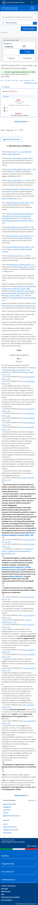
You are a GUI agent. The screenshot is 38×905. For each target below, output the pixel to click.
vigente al (9, 43)
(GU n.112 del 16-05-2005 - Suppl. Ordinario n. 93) (17, 80)
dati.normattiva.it (6, 900)
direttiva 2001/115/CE (25, 267)
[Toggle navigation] (32, 8)
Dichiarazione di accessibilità (10, 897)
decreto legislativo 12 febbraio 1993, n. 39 (20, 189)
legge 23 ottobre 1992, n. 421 (12, 198)
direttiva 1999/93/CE (25, 238)
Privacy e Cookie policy (8, 886)
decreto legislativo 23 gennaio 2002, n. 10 (20, 236)
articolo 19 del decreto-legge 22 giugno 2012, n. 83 (19, 368)
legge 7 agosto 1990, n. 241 (16, 180)
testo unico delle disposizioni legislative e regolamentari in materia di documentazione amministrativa (17, 215)
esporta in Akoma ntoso (10, 827)
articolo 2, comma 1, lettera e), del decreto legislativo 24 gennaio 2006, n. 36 (17, 551)
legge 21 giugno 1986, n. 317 (14, 295)
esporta (5, 824)
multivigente (28, 58)
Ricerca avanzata (28, 29)
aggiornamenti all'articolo (11, 139)
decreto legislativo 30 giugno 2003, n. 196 (20, 247)
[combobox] (19, 23)
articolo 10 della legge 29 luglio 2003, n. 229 (20, 169)
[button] (24, 47)
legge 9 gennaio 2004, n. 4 (16, 256)
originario (12, 58)
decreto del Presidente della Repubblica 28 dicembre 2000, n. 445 (18, 220)
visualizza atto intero (30, 83)
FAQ (2, 894)
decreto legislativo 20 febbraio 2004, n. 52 (20, 264)
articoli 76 (10, 152)
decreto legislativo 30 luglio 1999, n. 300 (20, 202)
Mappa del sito (5, 891)
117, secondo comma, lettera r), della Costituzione (17, 153)
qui (31, 17)
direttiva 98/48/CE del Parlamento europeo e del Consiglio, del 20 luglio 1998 (18, 292)
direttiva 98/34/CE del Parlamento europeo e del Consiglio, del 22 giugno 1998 (19, 287)
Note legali (4, 889)
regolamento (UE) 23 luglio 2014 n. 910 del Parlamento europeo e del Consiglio (16, 568)
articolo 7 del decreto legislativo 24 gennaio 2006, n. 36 (18, 534)
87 (15, 152)
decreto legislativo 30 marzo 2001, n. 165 (20, 227)
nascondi (6, 87)
